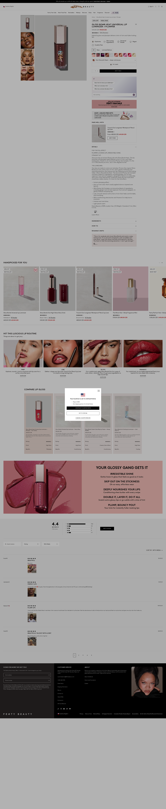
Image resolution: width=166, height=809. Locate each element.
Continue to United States (83, 408)
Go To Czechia (83, 413)
